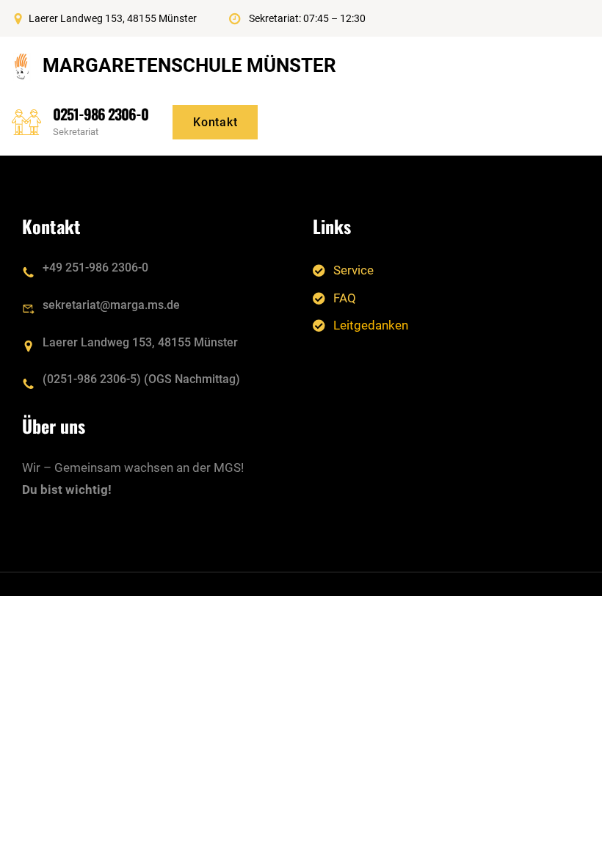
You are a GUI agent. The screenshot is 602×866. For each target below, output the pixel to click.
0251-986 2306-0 (100, 114)
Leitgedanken (370, 325)
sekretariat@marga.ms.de (111, 305)
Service (353, 270)
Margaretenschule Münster (189, 65)
